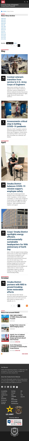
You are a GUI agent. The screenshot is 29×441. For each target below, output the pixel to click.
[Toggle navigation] (27, 2)
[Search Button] (24, 2)
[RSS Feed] (1, 354)
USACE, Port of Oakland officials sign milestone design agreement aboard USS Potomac (18, 337)
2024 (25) (3, 21)
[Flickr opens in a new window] (14, 387)
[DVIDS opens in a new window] (17, 387)
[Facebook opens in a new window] (2, 387)
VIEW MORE (25, 354)
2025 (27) (3, 20)
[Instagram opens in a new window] (5, 387)
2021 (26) (3, 26)
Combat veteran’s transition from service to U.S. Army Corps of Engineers (17, 81)
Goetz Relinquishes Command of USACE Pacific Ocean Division (18, 346)
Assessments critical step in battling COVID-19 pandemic (17, 124)
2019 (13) (3, 29)
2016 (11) (3, 32)
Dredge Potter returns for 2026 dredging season (18, 325)
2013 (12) (3, 37)
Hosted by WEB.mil (14, 417)
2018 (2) (3, 31)
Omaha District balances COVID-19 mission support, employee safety (16, 187)
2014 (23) (3, 36)
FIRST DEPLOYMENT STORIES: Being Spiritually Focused (18, 317)
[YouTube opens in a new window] (11, 387)
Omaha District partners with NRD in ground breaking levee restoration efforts (16, 287)
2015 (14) (3, 34)
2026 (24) (3, 18)
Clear (15, 43)
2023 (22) (3, 23)
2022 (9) (3, 25)
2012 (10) (3, 39)
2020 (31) (3, 28)
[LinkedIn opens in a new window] (8, 387)
